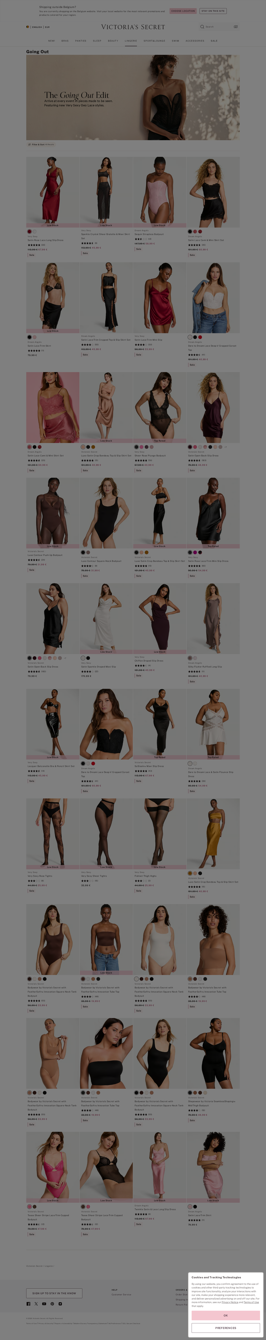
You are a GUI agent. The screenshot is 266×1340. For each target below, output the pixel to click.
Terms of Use (251, 1302)
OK (226, 1315)
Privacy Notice (230, 1302)
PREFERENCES (225, 1328)
